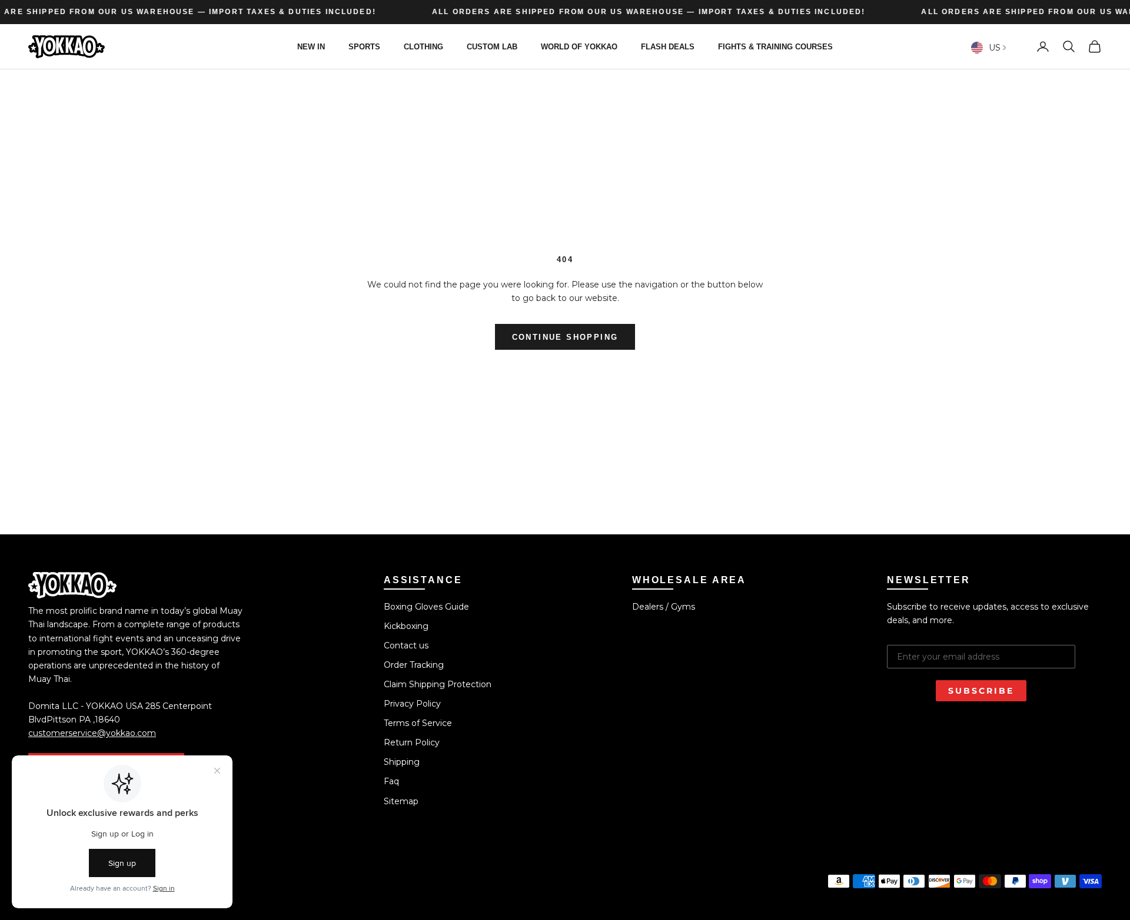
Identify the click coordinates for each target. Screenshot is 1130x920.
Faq (391, 781)
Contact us (406, 645)
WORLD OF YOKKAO (579, 46)
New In (311, 46)
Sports (364, 46)
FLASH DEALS (667, 46)
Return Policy (412, 742)
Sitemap (401, 801)
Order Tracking (414, 665)
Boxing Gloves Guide (426, 606)
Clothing (423, 46)
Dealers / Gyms (663, 606)
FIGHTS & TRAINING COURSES (775, 46)
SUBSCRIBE (981, 690)
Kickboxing (406, 626)
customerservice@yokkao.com (92, 733)
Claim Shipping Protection (437, 684)
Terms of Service (418, 723)
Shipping (402, 762)
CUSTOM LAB (492, 46)
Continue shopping (565, 337)
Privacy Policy (412, 703)
